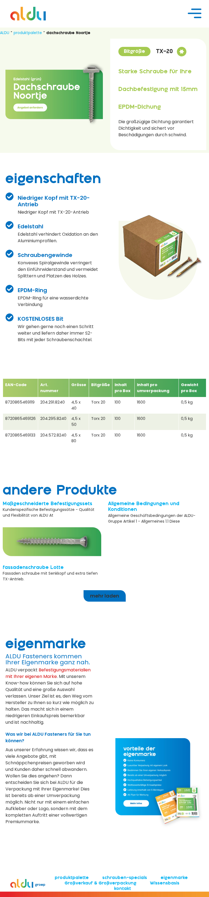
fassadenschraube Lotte (33, 567)
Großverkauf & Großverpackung (100, 883)
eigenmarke (174, 878)
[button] (134, 51)
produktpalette (28, 32)
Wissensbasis (164, 883)
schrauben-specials (124, 878)
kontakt (122, 889)
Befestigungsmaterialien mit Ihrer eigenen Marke (48, 673)
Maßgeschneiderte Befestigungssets (47, 503)
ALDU (4, 32)
